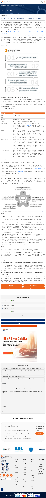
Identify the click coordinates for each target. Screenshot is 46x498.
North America (16, 472)
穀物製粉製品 (21, 171)
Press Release (7, 5)
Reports (40, 464)
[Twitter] (4, 475)
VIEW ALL (4, 383)
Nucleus (41, 462)
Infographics (4, 406)
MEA (17, 479)
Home (2, 5)
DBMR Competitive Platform (40, 473)
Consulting (41, 466)
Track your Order (32, 470)
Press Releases (4, 408)
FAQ (32, 488)
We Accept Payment (10, 495)
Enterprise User (6, 300)
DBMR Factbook (6, 305)
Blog (2, 411)
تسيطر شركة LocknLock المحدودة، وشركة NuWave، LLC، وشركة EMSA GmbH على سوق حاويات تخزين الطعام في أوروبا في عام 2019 (23, 396)
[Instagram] (11, 475)
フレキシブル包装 (37, 168)
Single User (6, 302)
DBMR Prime (6, 308)
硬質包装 (29, 125)
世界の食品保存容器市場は (29, 35)
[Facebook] (7, 475)
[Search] (42, 2)
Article (3, 403)
